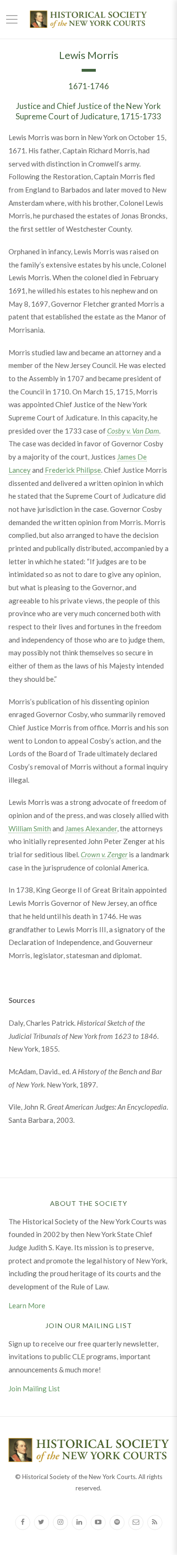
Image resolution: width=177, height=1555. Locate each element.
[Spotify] (117, 1522)
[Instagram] (60, 1522)
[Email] (135, 1522)
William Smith (29, 828)
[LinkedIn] (79, 1522)
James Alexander (91, 828)
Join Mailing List (34, 1388)
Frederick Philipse (73, 470)
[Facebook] (22, 1522)
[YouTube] (98, 1522)
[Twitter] (41, 1522)
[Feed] (154, 1522)
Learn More (26, 1305)
